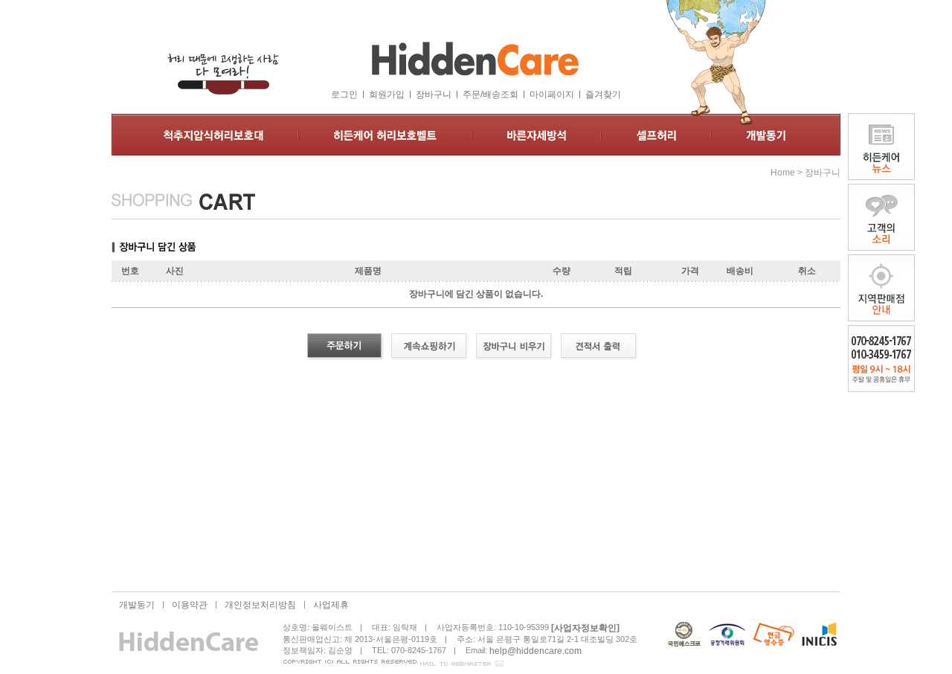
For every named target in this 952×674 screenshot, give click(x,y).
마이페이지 (552, 94)
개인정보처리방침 (260, 605)
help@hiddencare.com (535, 650)
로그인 (344, 94)
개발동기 (137, 605)
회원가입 (387, 94)
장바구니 (433, 94)
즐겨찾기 (603, 94)
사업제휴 (331, 605)
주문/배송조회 (490, 94)
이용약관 (190, 605)
